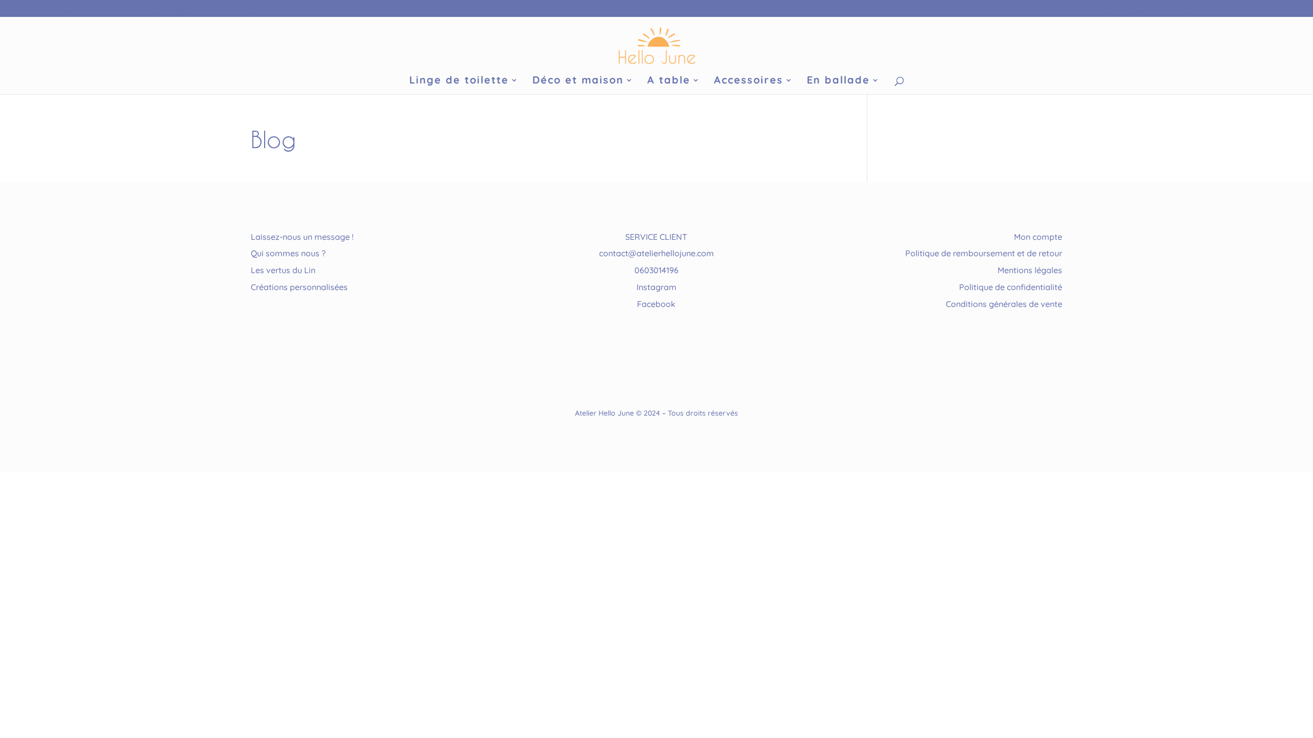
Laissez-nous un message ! (302, 237)
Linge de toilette (459, 81)
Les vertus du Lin (283, 270)
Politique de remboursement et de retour (983, 253)
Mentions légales (1030, 270)
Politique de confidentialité (1010, 287)
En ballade (838, 81)
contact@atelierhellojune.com (656, 253)
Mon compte (1179, 8)
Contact (1226, 8)
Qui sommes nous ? (288, 253)
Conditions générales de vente (1004, 304)
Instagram (656, 287)
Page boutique (1120, 8)
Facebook (656, 304)
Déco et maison (578, 81)
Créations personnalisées (299, 287)
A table (668, 81)
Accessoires (748, 81)
